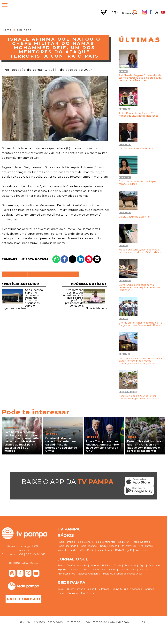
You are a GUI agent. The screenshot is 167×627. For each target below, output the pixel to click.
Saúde (112, 569)
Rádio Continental (104, 541)
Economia (130, 565)
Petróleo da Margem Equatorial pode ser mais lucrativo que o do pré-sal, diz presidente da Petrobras (140, 78)
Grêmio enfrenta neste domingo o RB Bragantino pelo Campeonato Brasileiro (141, 324)
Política (106, 565)
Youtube (162, 12)
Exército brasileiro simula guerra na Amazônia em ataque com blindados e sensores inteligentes (144, 446)
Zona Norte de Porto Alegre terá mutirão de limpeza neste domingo (139, 397)
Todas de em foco (53, 274)
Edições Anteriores (89, 573)
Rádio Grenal (83, 541)
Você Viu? (145, 569)
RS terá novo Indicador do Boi (136, 148)
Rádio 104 (123, 541)
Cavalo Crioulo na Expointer (134, 217)
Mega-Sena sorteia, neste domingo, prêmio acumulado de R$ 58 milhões (140, 251)
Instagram (144, 12)
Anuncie (149, 589)
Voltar (16, 274)
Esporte (62, 569)
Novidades (136, 589)
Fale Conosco (23, 599)
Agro (142, 565)
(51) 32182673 (30, 562)
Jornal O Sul (119, 589)
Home (7, 29)
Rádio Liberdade (67, 545)
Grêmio (74, 569)
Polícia (117, 565)
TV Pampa (103, 589)
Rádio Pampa (65, 541)
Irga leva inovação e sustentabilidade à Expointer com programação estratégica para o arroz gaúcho (141, 360)
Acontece (154, 565)
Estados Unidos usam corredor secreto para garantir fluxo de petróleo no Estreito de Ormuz (61, 444)
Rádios (90, 589)
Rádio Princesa (108, 545)
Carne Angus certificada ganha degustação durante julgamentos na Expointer (139, 287)
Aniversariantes (66, 573)
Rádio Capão (87, 550)
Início (61, 589)
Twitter (156, 12)
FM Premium (128, 545)
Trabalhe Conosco (68, 593)
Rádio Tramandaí (67, 550)
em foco (24, 29)
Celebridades (98, 569)
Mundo (95, 565)
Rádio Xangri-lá (123, 550)
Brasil (60, 565)
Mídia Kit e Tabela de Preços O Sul (122, 573)
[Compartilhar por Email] (97, 259)
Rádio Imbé (142, 550)
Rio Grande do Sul (77, 565)
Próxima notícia (87, 284)
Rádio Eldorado (88, 545)
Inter (84, 569)
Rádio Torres (105, 550)
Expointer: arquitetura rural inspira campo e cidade (137, 182)
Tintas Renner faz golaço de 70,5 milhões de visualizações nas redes (138, 114)
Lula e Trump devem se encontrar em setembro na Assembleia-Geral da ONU (102, 446)
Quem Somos (75, 589)
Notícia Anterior (21, 284)
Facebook (150, 12)
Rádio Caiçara (140, 541)
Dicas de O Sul (128, 569)
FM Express (145, 545)
